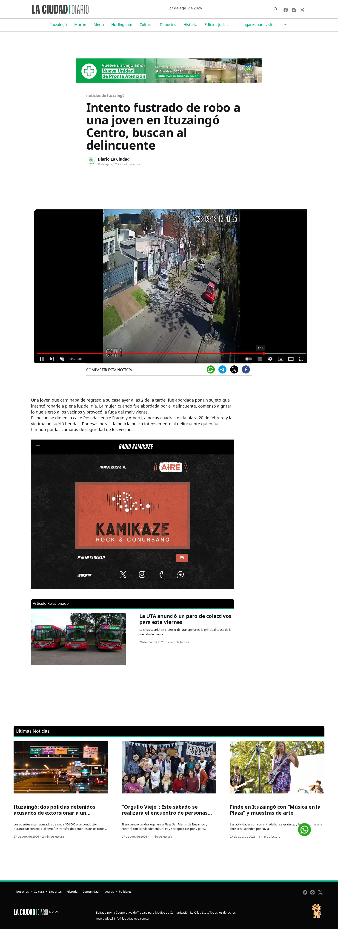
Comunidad (91, 891)
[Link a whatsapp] (304, 828)
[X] (234, 369)
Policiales (125, 891)
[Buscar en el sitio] (275, 9)
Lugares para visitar (259, 24)
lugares (109, 891)
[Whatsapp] (211, 369)
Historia (190, 24)
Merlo (99, 24)
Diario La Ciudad (114, 159)
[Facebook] (246, 369)
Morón (80, 24)
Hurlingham (121, 24)
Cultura (146, 24)
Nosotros (22, 891)
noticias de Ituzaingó (105, 95)
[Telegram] (222, 369)
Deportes (168, 24)
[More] (285, 24)
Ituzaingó (58, 24)
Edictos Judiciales (219, 24)
